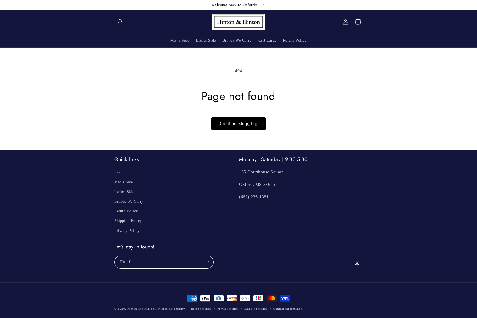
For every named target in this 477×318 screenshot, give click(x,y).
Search (120, 172)
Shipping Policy (128, 221)
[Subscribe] (207, 262)
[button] (120, 22)
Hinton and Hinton (141, 308)
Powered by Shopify (170, 308)
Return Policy (126, 211)
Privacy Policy (126, 231)
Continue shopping (238, 123)
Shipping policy (256, 308)
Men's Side (123, 182)
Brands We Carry (129, 201)
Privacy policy (228, 308)
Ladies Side (124, 192)
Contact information (288, 308)
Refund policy (201, 308)
